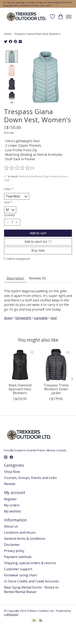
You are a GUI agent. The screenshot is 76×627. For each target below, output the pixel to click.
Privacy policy (14, 550)
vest (53, 318)
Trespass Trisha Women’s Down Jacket (56, 389)
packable (41, 318)
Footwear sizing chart (20, 575)
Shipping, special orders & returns (30, 563)
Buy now (38, 250)
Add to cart (38, 233)
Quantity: (9, 215)
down (8, 318)
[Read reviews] (17, 168)
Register (10, 499)
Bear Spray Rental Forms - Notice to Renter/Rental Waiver (31, 589)
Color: (8, 189)
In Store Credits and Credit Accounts (31, 581)
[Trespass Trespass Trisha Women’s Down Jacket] (56, 365)
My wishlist (12, 511)
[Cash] (33, 621)
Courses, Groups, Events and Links (30, 477)
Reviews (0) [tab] (37, 278)
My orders (12, 505)
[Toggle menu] (69, 17)
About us (11, 526)
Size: (8, 202)
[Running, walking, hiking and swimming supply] (26, 16)
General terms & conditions (24, 538)
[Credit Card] (40, 621)
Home (7, 34)
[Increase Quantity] (16, 222)
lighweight (23, 318)
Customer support (18, 569)
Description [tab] (15, 278)
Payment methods (18, 557)
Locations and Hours (20, 532)
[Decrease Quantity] (8, 222)
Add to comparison (18, 259)
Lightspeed (11, 614)
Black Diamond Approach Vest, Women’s (20, 389)
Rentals (9, 484)
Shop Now (12, 471)
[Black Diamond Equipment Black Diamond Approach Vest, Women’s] (20, 365)
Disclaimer (12, 544)
